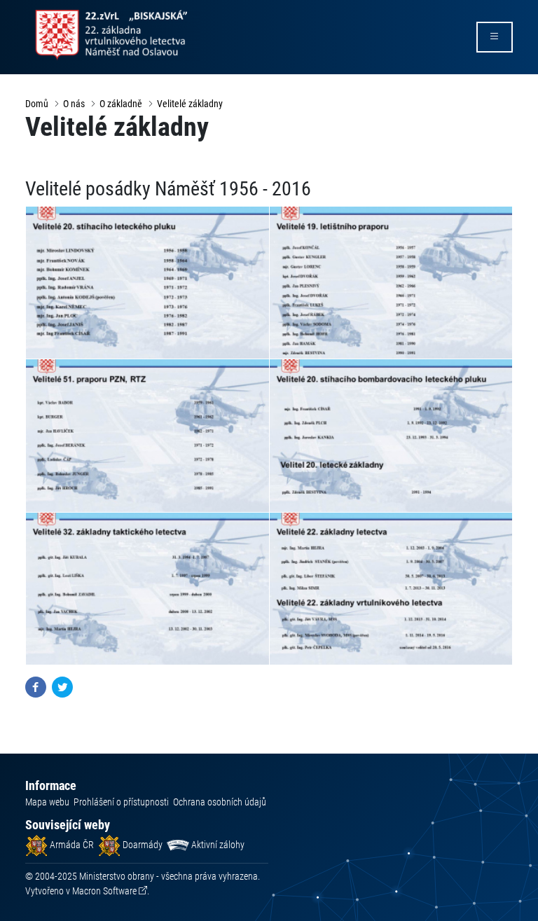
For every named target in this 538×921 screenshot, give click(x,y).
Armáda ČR (71, 844)
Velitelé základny (190, 103)
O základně (120, 103)
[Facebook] (35, 686)
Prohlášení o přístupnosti (121, 802)
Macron (104, 890)
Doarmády (141, 844)
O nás (74, 103)
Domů (36, 103)
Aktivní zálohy (216, 844)
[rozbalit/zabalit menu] (494, 37)
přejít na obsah (37, 10)
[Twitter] (62, 686)
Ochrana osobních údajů (219, 802)
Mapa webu (47, 802)
